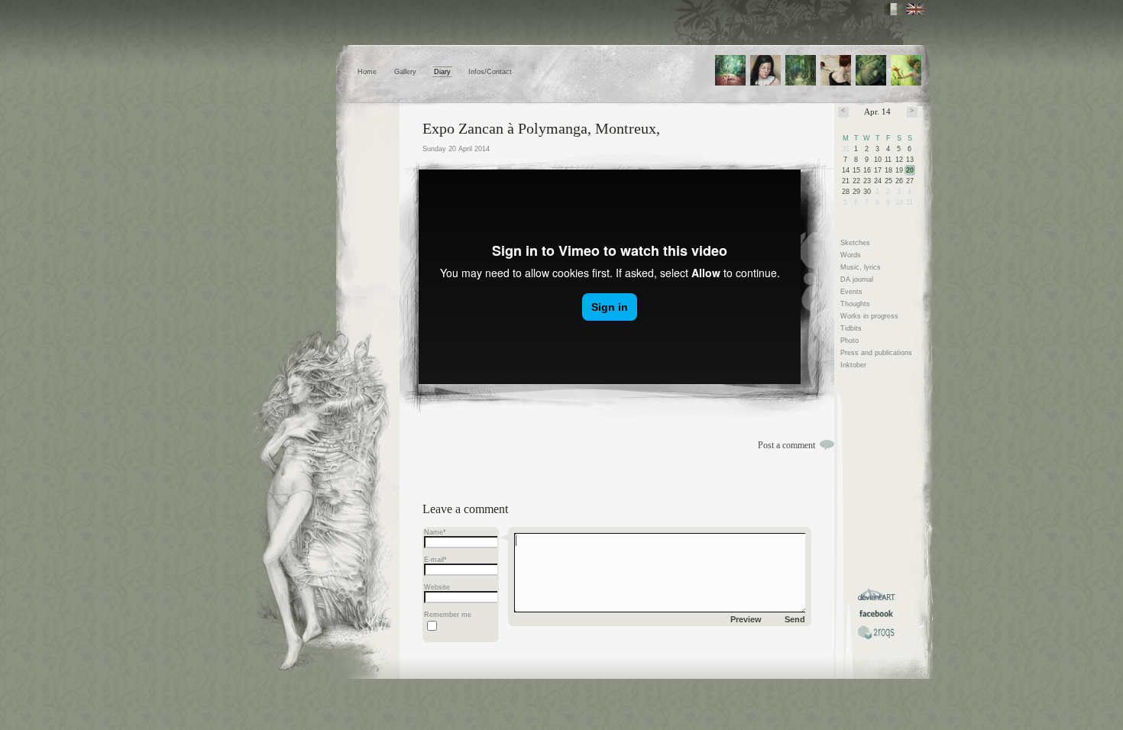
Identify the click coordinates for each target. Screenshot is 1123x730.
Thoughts (855, 304)
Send (795, 619)
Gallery (405, 72)
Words (850, 255)
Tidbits (851, 328)
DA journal (856, 279)
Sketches (855, 243)
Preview (746, 619)
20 (910, 170)
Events (851, 292)
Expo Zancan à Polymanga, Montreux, (541, 128)
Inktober (853, 365)
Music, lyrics (860, 267)
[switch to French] (893, 9)
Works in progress (869, 316)
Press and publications (876, 353)
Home (367, 72)
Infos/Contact (490, 72)
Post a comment (786, 445)
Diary (442, 72)
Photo (849, 340)
